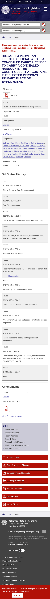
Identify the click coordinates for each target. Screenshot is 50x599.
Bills (9, 37)
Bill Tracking (7, 591)
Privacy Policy (25, 531)
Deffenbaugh (14, 146)
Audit (42, 2)
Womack (27, 157)
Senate (28, 2)
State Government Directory (13, 580)
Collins (33, 143)
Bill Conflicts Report (12, 448)
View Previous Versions (12, 416)
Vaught (5, 157)
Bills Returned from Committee (17, 445)
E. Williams (7, 134)
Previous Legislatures (11, 561)
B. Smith (22, 154)
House (20, 2)
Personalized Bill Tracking (15, 442)
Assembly (10, 2)
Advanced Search (12, 433)
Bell (22, 143)
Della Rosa (24, 146)
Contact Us (13, 531)
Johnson (41, 148)
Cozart (5, 146)
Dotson (33, 146)
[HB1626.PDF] (6, 96)
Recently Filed (10, 439)
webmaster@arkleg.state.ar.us (18, 544)
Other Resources (9, 573)
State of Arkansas (9, 577)
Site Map (35, 531)
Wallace (12, 157)
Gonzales (23, 148)
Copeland (40, 143)
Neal (29, 151)
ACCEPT (17, 595)
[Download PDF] (6, 409)
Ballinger (6, 143)
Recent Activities (11, 436)
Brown (26, 143)
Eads (5, 148)
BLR (35, 2)
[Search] (43, 24)
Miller (25, 151)
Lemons (6, 125)
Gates (16, 148)
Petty (41, 151)
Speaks (37, 154)
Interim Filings (8, 584)
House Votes (13, 276)
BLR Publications (9, 569)
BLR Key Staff (8, 565)
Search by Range (11, 430)
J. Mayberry (17, 151)
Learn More (24, 591)
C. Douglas (41, 146)
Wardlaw (19, 157)
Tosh (43, 154)
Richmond (7, 154)
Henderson (32, 148)
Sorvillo (30, 154)
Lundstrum (7, 151)
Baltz (12, 143)
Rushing (15, 154)
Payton (35, 151)
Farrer (10, 148)
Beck (17, 143)
